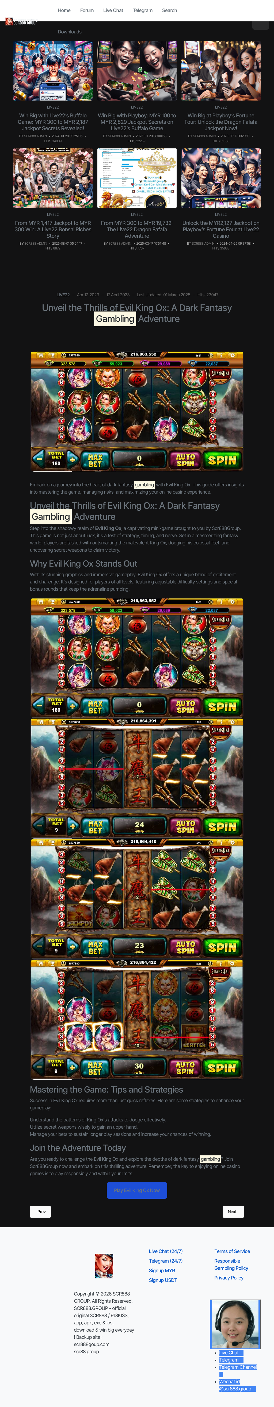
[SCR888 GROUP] (22, 21)
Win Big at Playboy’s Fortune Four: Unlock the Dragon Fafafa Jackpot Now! (221, 122)
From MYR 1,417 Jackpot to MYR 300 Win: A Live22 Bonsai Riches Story (52, 229)
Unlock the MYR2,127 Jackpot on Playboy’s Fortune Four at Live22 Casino (221, 229)
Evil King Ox (150, 575)
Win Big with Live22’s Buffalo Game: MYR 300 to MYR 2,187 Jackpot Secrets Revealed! (53, 122)
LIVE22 (53, 107)
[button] (260, 21)
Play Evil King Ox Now (137, 1190)
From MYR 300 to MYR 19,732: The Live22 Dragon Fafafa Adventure (137, 229)
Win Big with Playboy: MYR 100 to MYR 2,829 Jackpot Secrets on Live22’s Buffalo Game (137, 122)
